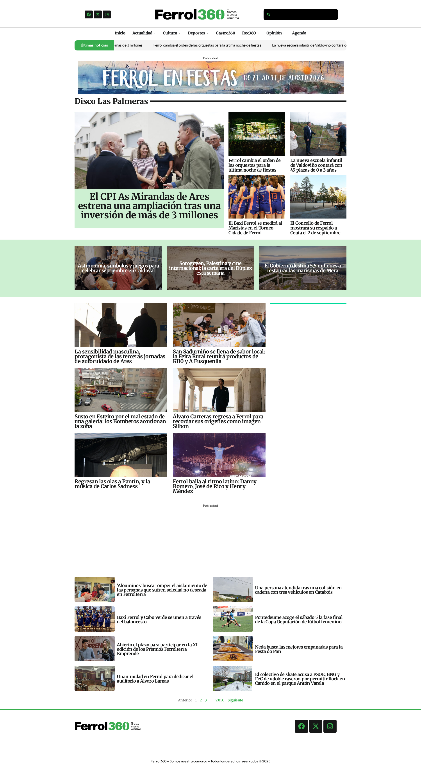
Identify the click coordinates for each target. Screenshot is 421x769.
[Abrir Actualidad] (154, 33)
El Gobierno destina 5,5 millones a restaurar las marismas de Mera (302, 268)
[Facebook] (89, 14)
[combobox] (301, 14)
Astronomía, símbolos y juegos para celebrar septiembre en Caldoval (118, 268)
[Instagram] (107, 14)
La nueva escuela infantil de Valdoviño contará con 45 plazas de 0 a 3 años (310, 45)
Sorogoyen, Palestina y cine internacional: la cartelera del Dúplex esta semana (210, 268)
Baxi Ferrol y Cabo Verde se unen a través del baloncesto (159, 619)
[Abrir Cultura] (179, 33)
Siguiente (235, 700)
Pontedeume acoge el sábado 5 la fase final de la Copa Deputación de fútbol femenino (299, 619)
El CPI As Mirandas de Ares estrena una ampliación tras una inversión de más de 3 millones (149, 206)
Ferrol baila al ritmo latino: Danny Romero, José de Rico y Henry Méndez (215, 486)
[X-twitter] (98, 14)
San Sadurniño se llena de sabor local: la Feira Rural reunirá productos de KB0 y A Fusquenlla (219, 356)
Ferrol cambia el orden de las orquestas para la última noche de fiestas (188, 45)
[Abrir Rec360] (258, 33)
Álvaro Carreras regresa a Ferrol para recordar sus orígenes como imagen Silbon (218, 421)
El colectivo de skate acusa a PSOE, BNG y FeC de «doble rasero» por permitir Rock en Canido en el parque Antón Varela (300, 679)
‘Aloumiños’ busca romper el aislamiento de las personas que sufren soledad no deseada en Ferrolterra (162, 590)
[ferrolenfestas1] (211, 93)
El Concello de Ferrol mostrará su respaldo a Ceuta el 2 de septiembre (315, 227)
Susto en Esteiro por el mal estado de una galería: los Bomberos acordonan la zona (120, 421)
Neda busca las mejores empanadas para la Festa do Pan (299, 649)
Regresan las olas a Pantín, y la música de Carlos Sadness (112, 484)
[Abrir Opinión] (284, 33)
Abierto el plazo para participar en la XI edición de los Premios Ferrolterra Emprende (157, 649)
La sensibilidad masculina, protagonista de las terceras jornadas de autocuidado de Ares (120, 356)
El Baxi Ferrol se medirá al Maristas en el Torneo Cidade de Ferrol (255, 227)
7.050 (220, 700)
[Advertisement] (206, 539)
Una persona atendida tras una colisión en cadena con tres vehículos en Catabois (298, 590)
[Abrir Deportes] (207, 33)
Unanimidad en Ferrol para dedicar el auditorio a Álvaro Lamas (155, 679)
